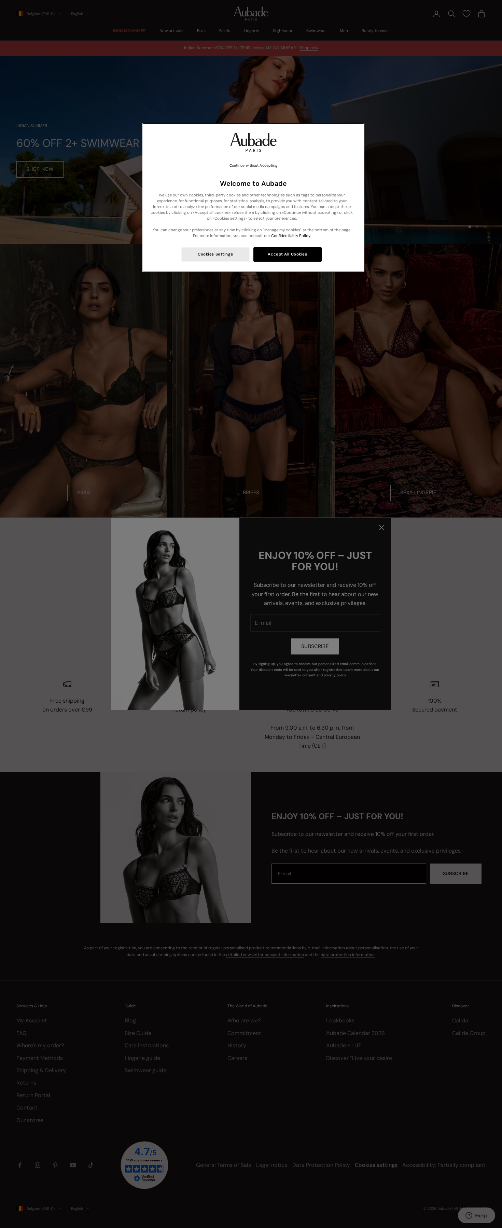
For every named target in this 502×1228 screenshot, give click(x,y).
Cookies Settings (215, 254)
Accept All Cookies (287, 254)
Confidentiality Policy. (291, 235)
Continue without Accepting (253, 165)
